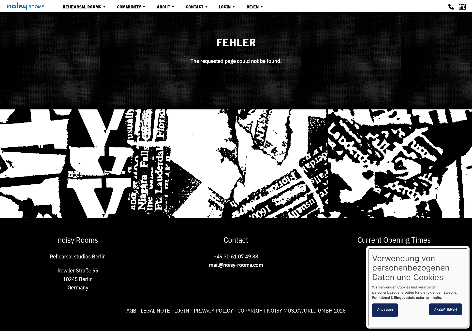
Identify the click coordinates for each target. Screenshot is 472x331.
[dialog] (418, 287)
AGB (131, 310)
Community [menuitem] (125, 9)
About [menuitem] (159, 9)
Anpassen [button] (385, 309)
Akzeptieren (445, 309)
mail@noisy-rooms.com (236, 264)
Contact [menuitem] (190, 9)
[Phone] (451, 7)
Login (181, 310)
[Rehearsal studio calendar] (463, 6)
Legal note (155, 310)
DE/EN (249, 9)
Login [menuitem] (221, 9)
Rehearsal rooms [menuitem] (78, 9)
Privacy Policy (213, 310)
